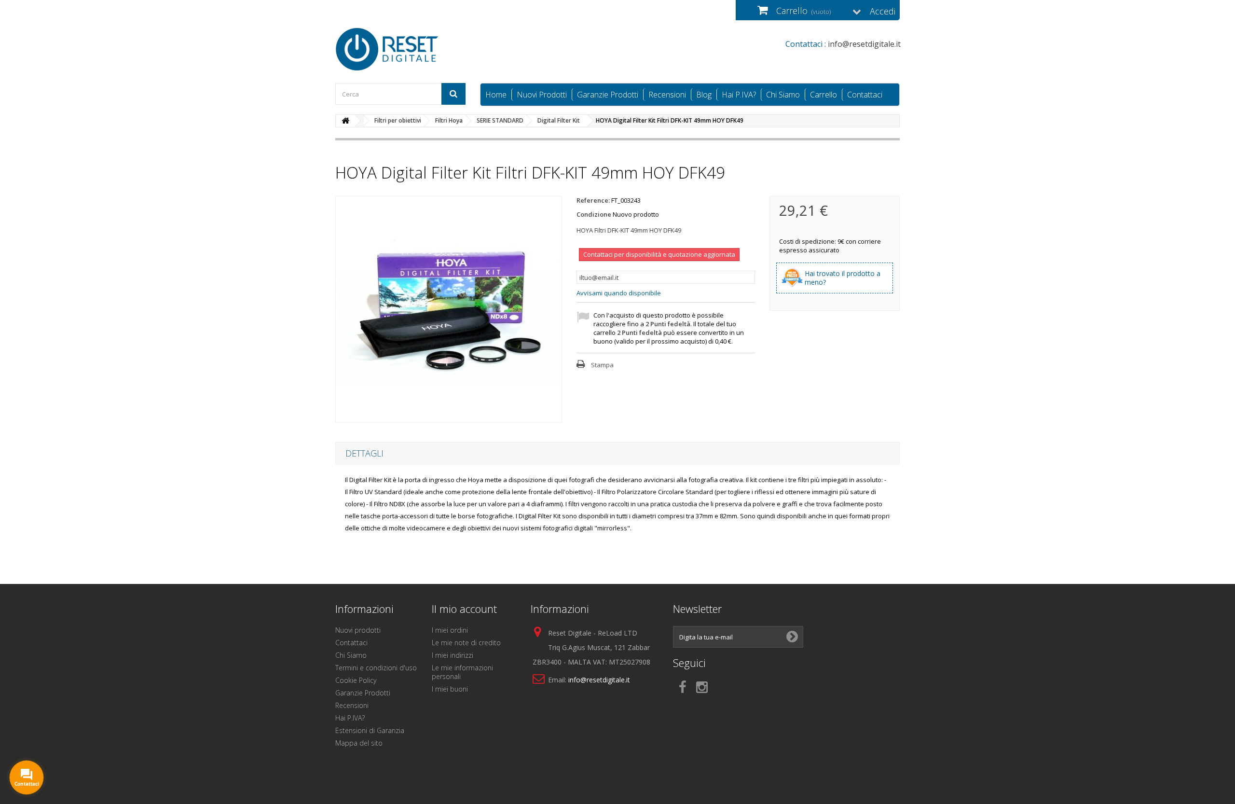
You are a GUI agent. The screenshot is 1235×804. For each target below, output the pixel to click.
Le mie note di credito (466, 642)
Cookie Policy (355, 680)
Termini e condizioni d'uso (376, 667)
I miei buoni (450, 688)
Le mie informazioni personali (462, 672)
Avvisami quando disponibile (618, 293)
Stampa (602, 364)
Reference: (593, 200)
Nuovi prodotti (358, 630)
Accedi (882, 11)
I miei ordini (450, 630)
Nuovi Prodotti (542, 94)
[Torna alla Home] (345, 121)
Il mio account (464, 608)
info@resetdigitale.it (599, 679)
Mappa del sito (359, 743)
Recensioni (667, 94)
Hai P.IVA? (739, 94)
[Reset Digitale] (424, 49)
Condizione (593, 214)
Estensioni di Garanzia (369, 730)
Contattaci (864, 94)
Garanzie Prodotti (607, 94)
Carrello (823, 94)
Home (496, 94)
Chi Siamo (783, 94)
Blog (704, 94)
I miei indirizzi (452, 655)
